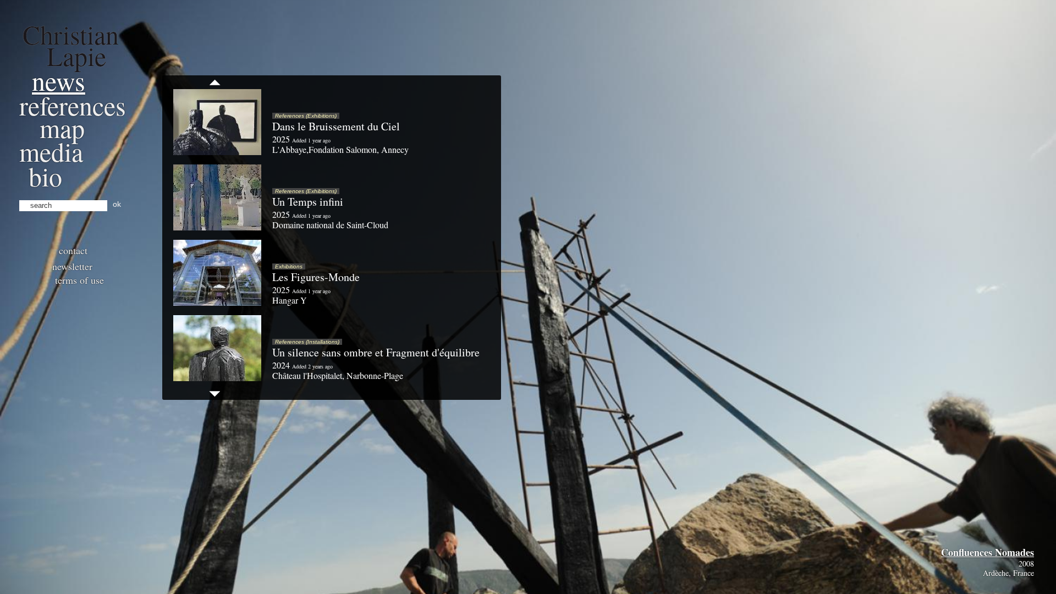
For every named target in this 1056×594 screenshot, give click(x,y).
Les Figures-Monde (316, 277)
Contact (73, 250)
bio (45, 176)
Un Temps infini (307, 201)
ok (117, 204)
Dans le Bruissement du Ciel (336, 126)
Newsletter (72, 266)
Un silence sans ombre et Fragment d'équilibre (376, 352)
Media (51, 151)
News (58, 80)
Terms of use (79, 280)
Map (62, 127)
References (72, 105)
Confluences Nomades (987, 552)
